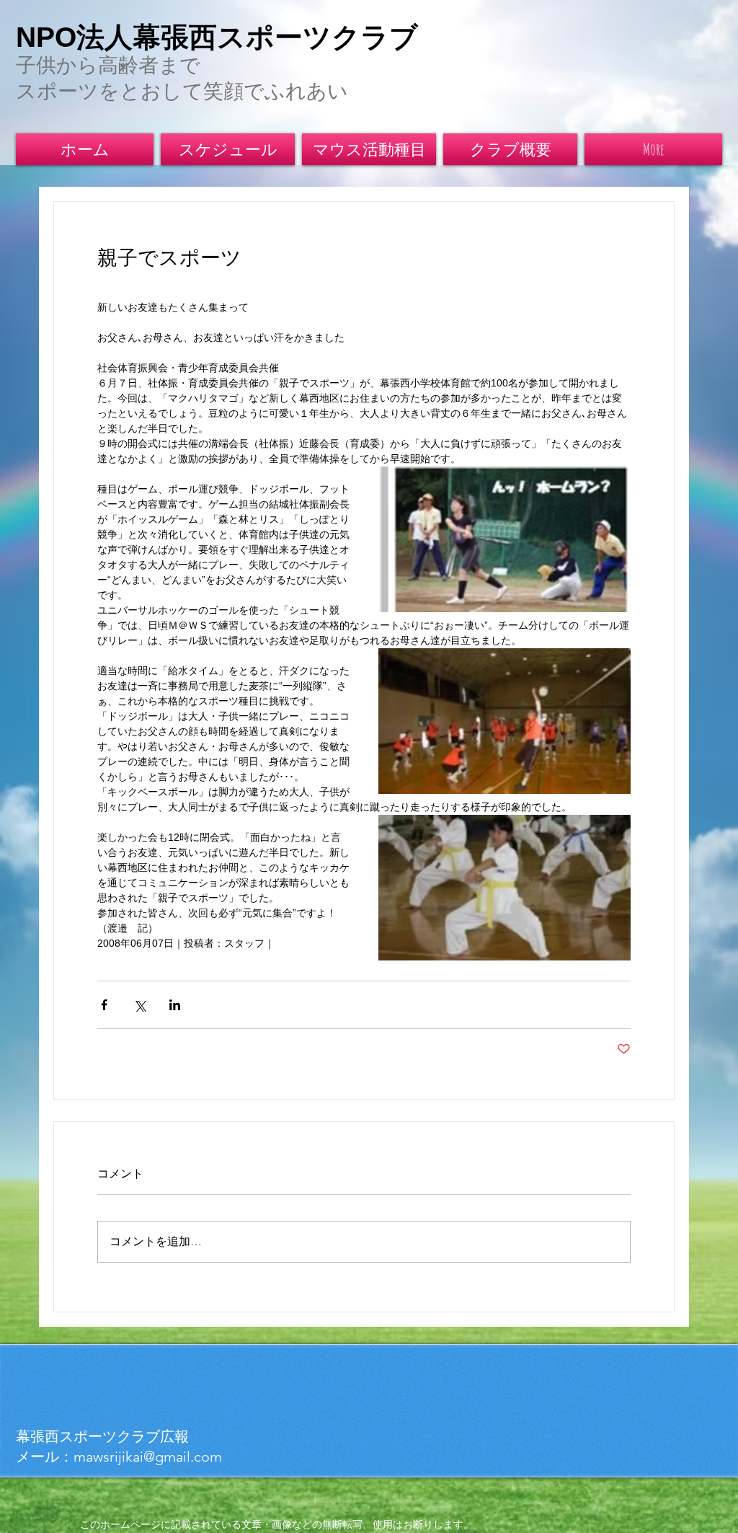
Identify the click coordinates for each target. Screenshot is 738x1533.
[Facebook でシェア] (104, 1005)
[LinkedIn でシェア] (175, 1005)
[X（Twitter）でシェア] (139, 1005)
